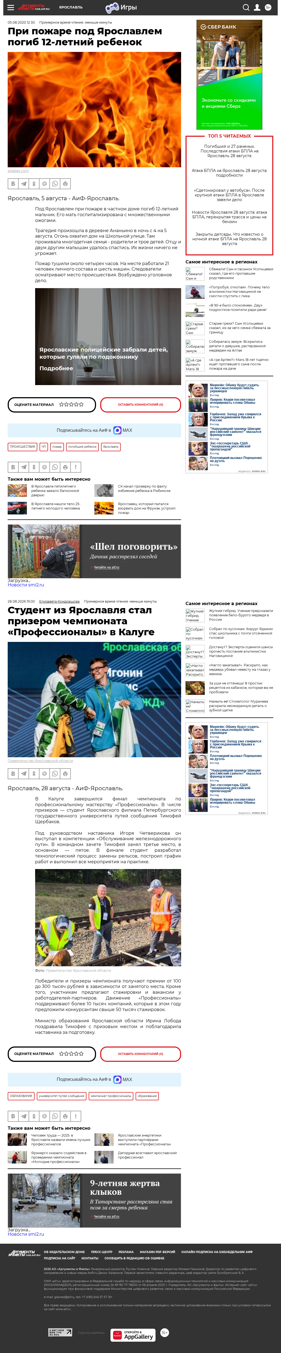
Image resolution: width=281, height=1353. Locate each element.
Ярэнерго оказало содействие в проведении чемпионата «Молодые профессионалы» (58, 1157)
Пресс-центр (101, 1252)
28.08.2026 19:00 (21, 601)
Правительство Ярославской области (40, 761)
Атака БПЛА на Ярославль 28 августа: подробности (229, 173)
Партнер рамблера (91, 1332)
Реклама (126, 1252)
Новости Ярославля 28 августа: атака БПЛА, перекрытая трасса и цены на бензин (229, 217)
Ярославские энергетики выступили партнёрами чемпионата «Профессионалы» (144, 1139)
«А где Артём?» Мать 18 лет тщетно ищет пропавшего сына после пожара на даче (239, 364)
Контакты (90, 1258)
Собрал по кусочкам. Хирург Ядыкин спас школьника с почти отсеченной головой (241, 633)
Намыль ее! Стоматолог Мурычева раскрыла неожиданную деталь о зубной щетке (238, 705)
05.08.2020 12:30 (21, 22)
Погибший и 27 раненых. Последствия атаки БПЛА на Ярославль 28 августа (229, 151)
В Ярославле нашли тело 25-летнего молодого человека (56, 506)
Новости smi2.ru (26, 585)
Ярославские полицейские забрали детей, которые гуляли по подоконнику (104, 353)
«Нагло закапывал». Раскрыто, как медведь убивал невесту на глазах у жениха (240, 669)
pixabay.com (18, 171)
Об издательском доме (64, 1252)
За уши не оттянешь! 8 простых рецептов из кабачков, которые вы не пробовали (241, 687)
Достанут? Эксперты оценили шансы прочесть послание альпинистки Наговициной (241, 651)
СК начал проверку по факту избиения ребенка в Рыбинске (144, 488)
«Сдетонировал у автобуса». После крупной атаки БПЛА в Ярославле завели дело (229, 195)
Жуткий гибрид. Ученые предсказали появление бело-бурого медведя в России (241, 615)
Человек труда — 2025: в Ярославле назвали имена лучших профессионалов (60, 1139)
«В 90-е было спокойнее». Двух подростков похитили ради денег (238, 307)
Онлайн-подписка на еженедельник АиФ (217, 1252)
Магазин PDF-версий (157, 1252)
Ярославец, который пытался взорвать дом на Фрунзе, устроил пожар (147, 508)
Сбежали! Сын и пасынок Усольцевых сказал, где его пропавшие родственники (241, 273)
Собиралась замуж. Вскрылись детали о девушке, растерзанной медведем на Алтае (237, 345)
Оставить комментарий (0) (140, 405)
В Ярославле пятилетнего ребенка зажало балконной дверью (55, 490)
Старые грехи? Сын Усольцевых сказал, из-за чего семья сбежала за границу (240, 327)
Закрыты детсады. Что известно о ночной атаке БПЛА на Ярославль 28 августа (229, 239)
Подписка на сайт (59, 1258)
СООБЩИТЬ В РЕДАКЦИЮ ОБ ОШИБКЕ (134, 1258)
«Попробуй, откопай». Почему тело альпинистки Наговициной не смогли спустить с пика (239, 291)
